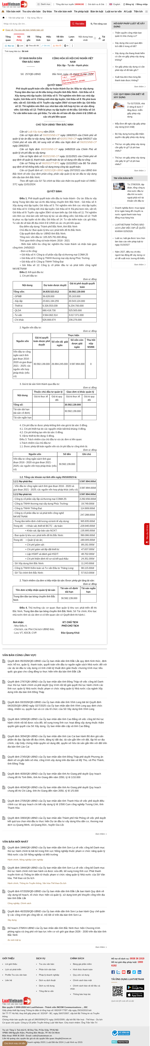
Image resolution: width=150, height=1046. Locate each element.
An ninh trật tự (14, 940)
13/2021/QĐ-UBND (53, 170)
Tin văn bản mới (63, 11)
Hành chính (13, 859)
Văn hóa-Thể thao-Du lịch (54, 883)
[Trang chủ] (3, 11)
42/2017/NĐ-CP (68, 138)
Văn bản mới (13, 11)
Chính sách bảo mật (82, 980)
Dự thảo (47, 11)
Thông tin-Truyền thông (30, 883)
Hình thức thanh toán (83, 969)
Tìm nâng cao (100, 24)
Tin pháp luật (81, 11)
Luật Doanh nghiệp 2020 (33, 1042)
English (116, 4)
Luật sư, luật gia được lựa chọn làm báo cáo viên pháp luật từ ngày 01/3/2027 (130, 241)
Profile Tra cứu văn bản (16, 975)
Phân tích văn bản (47, 969)
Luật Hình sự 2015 (73, 1042)
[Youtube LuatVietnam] (123, 972)
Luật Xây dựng (35, 131)
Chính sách (26, 903)
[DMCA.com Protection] (120, 1043)
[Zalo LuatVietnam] (118, 972)
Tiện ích (138, 11)
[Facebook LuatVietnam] (113, 972)
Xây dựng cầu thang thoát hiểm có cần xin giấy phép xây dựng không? (130, 56)
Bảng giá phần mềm (82, 964)
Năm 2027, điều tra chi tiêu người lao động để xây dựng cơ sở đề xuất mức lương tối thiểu (130, 255)
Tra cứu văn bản (31, 11)
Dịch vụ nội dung (46, 986)
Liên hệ (8, 980)
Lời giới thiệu (11, 964)
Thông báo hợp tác (82, 994)
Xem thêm (100, 834)
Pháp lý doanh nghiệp (49, 975)
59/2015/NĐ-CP (51, 135)
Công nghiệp (13, 903)
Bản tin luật (97, 11)
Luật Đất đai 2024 (55, 1042)
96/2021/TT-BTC (50, 163)
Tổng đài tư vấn (46, 991)
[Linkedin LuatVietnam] (139, 972)
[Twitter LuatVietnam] (134, 972)
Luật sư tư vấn (113, 11)
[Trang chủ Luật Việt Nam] (15, 4)
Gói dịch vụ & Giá (96, 4)
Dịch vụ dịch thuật (47, 980)
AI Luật (128, 11)
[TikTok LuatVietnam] (129, 972)
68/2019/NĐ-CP (49, 149)
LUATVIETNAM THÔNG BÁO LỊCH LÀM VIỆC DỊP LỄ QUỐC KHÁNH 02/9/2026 (130, 227)
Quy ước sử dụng (81, 975)
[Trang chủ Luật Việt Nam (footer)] (16, 1004)
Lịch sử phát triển (13, 969)
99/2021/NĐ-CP (50, 156)
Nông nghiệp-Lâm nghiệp (31, 859)
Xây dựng (12, 920)
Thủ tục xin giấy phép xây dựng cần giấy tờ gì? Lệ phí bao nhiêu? (130, 147)
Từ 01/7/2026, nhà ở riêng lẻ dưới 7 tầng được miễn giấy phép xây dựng (136, 110)
